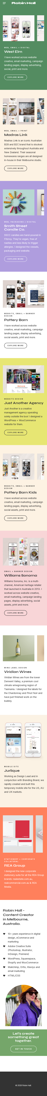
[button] (4, 3)
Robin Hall (23, 3)
